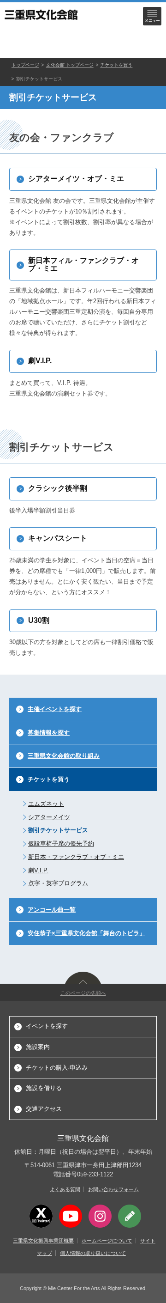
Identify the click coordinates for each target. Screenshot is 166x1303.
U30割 (38, 620)
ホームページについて (107, 1240)
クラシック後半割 (57, 488)
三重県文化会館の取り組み (64, 755)
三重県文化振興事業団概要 (43, 1240)
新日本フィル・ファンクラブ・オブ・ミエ (83, 264)
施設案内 (38, 1046)
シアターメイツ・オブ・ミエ (76, 179)
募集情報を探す (49, 732)
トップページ (25, 64)
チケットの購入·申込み (57, 1067)
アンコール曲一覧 (52, 909)
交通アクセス (44, 1108)
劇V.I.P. (40, 361)
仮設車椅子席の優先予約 (61, 843)
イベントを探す (47, 1026)
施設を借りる (44, 1087)
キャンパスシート (57, 538)
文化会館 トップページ (70, 64)
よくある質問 (65, 1189)
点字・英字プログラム (58, 883)
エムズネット (46, 803)
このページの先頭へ (83, 993)
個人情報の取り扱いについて (93, 1253)
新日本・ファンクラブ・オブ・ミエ (76, 856)
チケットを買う (116, 64)
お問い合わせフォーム (113, 1189)
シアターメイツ (49, 817)
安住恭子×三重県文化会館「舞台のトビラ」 (86, 933)
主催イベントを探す (55, 709)
